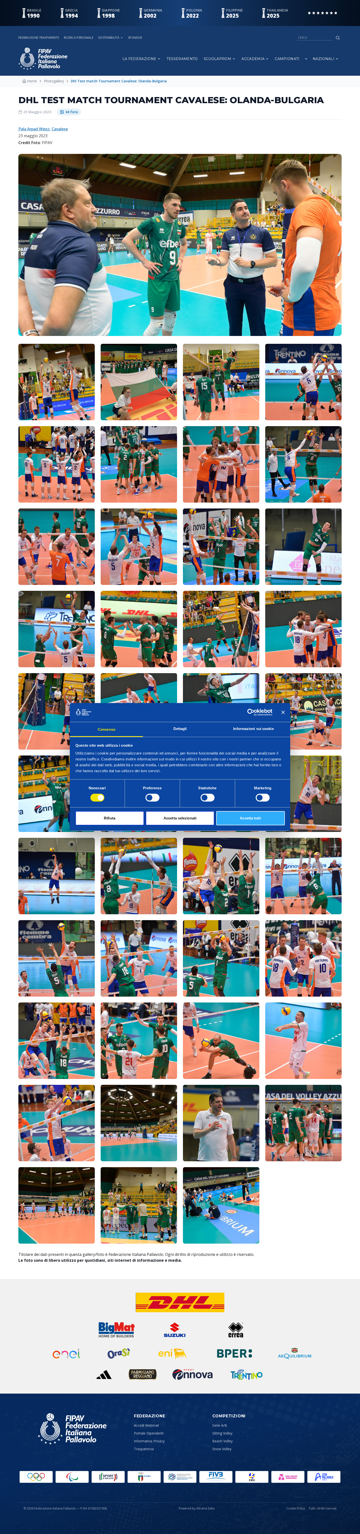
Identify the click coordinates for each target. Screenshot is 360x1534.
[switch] (152, 798)
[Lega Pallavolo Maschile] (323, 1477)
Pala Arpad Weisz (34, 129)
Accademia (252, 59)
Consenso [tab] (106, 729)
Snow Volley (221, 1449)
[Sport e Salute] (108, 1477)
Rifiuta (109, 818)
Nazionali (323, 59)
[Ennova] (192, 1374)
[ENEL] (67, 1353)
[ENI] (172, 1353)
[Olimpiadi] (36, 1477)
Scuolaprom (217, 59)
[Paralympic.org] (72, 1477)
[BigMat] (116, 1330)
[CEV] (251, 1477)
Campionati (287, 59)
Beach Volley (222, 1441)
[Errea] (236, 1330)
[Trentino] (246, 1374)
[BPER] (234, 1353)
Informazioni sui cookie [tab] (253, 729)
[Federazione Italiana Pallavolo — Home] (42, 59)
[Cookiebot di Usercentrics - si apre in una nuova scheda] (250, 712)
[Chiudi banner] (283, 712)
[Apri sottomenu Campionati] (306, 58)
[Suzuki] (172, 1330)
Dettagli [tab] (180, 729)
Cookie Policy (295, 1508)
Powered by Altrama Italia (197, 1508)
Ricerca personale (78, 38)
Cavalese (60, 129)
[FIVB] (215, 1477)
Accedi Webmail (146, 1425)
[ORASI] (119, 1353)
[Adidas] (104, 1374)
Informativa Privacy (149, 1441)
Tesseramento (182, 59)
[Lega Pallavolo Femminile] (287, 1477)
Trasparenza (144, 1449)
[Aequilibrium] (294, 1353)
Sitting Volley (222, 1433)
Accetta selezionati (180, 818)
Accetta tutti (250, 818)
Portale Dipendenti (149, 1433)
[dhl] (180, 1302)
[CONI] (144, 1477)
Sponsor (135, 38)
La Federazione (139, 59)
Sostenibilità (108, 38)
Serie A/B (219, 1425)
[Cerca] (338, 38)
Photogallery (54, 81)
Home (32, 81)
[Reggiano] (143, 1374)
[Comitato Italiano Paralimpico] (180, 1477)
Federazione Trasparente (38, 38)
